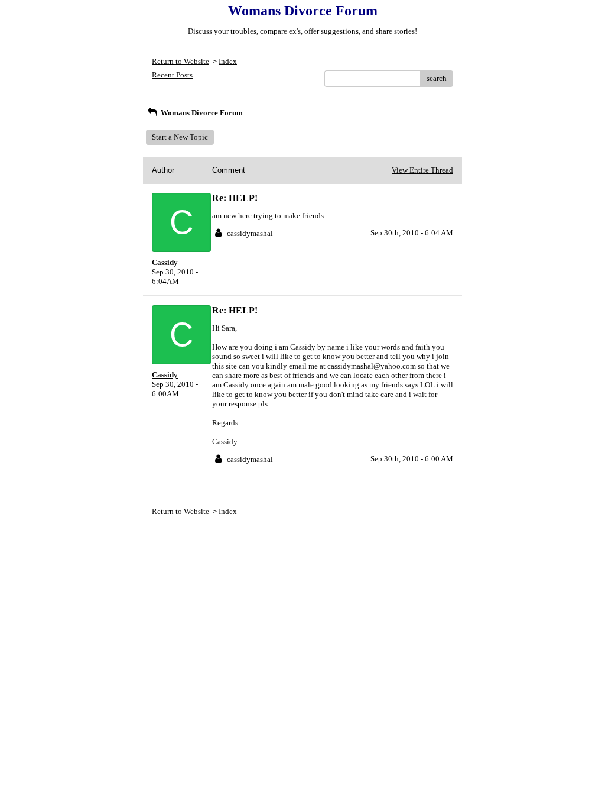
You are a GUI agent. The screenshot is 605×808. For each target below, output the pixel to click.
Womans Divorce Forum (201, 112)
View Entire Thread (422, 170)
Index (228, 61)
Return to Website (180, 61)
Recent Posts (172, 74)
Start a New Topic (180, 136)
